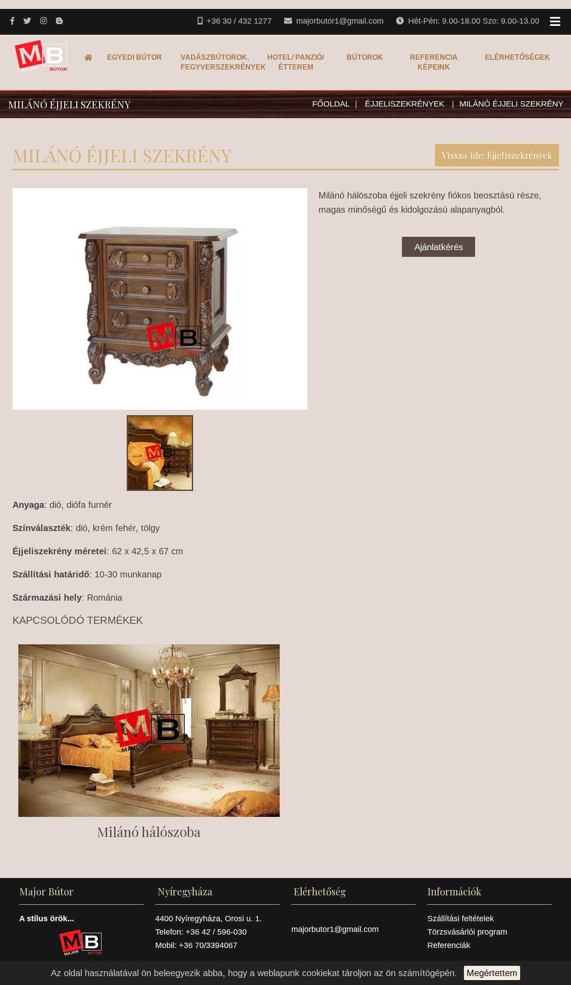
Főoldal (91, 57)
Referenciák (448, 945)
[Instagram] (44, 21)
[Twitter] (28, 21)
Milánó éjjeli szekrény (511, 103)
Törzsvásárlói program (467, 931)
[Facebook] (13, 21)
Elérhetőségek (517, 57)
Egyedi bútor (134, 57)
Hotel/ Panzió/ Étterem (295, 62)
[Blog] (60, 21)
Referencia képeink (434, 62)
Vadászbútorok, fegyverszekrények (215, 62)
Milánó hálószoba (149, 832)
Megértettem (492, 973)
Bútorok (365, 57)
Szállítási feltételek (460, 918)
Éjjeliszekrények (406, 103)
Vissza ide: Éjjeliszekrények (497, 155)
